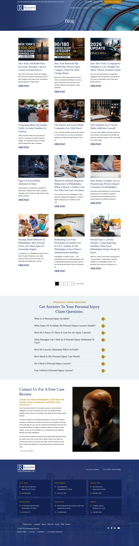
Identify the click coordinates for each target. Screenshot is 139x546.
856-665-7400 (97, 493)
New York (23, 483)
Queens (93, 502)
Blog (113, 8)
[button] (81, 8)
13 (74, 284)
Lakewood (59, 502)
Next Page (80, 284)
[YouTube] (119, 528)
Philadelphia (60, 483)
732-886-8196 (61, 512)
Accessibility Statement (54, 532)
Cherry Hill (95, 483)
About (93, 8)
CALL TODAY (112, 469)
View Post (23, 86)
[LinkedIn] (115, 528)
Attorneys (101, 8)
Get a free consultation (26, 451)
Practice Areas (75, 8)
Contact (118, 8)
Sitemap (32, 532)
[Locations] (40, 524)
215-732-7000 (61, 493)
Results (108, 8)
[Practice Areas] (32, 524)
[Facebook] (111, 528)
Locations (86, 8)
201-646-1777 (26, 512)
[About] (46, 524)
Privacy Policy (21, 532)
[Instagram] (108, 528)
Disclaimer (41, 532)
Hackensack (24, 502)
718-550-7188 (97, 512)
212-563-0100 (26, 493)
